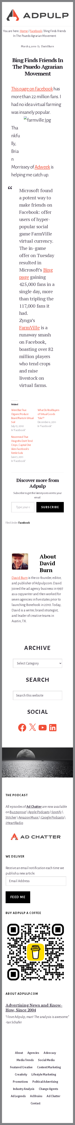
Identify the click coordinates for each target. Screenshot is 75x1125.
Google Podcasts (52, 817)
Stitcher (11, 817)
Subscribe (50, 507)
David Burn (20, 578)
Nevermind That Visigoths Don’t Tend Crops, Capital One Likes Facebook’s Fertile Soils (22, 445)
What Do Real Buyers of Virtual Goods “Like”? (48, 414)
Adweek (42, 167)
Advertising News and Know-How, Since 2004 (34, 1007)
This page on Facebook (32, 88)
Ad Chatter (34, 807)
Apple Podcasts (39, 812)
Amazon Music (28, 817)
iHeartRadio (14, 823)
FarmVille (29, 327)
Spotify (57, 812)
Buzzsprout (18, 812)
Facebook (24, 522)
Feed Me (18, 897)
